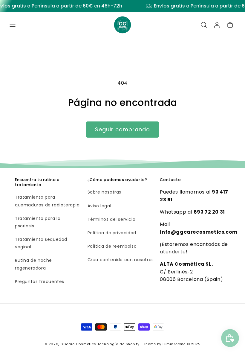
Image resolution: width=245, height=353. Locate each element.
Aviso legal (99, 206)
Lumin (174, 344)
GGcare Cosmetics (78, 344)
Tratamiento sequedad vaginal (41, 243)
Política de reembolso (112, 246)
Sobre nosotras (104, 192)
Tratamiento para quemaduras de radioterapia (47, 201)
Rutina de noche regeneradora (33, 264)
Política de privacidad (112, 233)
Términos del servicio (112, 219)
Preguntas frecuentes (39, 281)
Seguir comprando (122, 129)
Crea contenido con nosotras (121, 260)
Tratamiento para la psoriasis (37, 222)
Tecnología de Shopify (118, 344)
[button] (12, 24)
